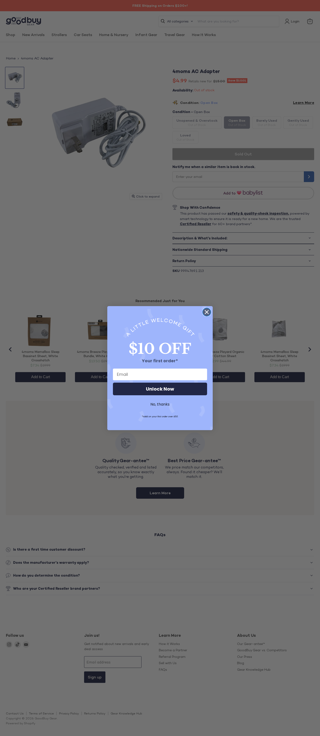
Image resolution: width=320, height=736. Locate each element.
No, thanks (160, 404)
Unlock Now (160, 389)
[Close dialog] (207, 312)
